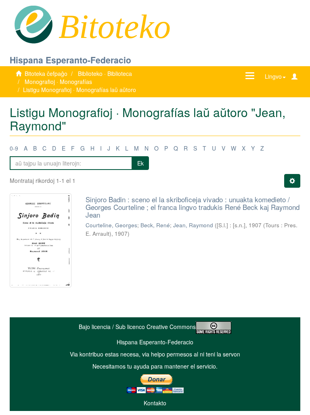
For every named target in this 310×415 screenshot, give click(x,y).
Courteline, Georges (111, 225)
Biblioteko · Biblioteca (105, 73)
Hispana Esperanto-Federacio (70, 60)
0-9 (14, 148)
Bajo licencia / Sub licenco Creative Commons (137, 327)
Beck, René (155, 225)
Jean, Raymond (193, 225)
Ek (140, 163)
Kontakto (155, 403)
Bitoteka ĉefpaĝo (46, 73)
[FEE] (33, 24)
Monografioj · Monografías (58, 82)
